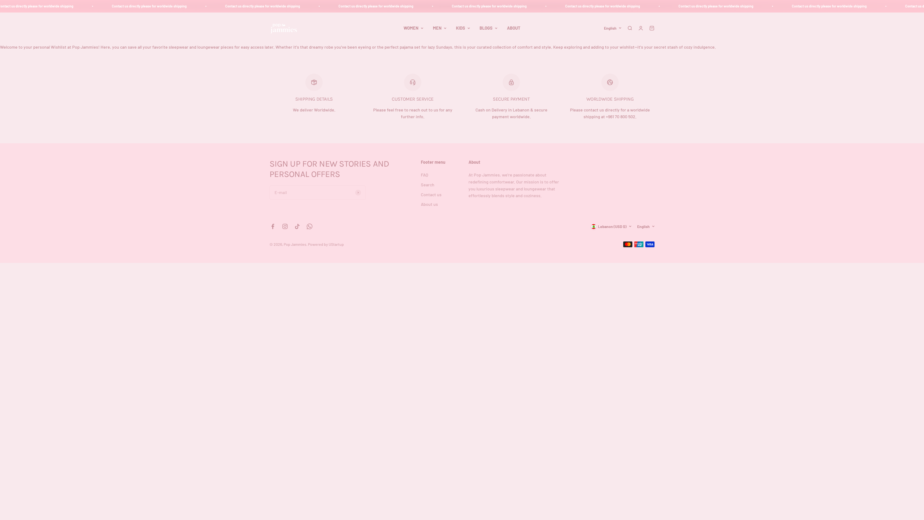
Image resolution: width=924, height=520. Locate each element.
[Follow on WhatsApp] (309, 226)
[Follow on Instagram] (285, 226)
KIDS (460, 28)
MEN (437, 28)
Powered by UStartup (326, 244)
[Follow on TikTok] (297, 226)
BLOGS (486, 28)
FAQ (424, 174)
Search (427, 184)
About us (429, 204)
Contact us (431, 194)
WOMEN (411, 28)
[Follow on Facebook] (273, 226)
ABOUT (513, 28)
